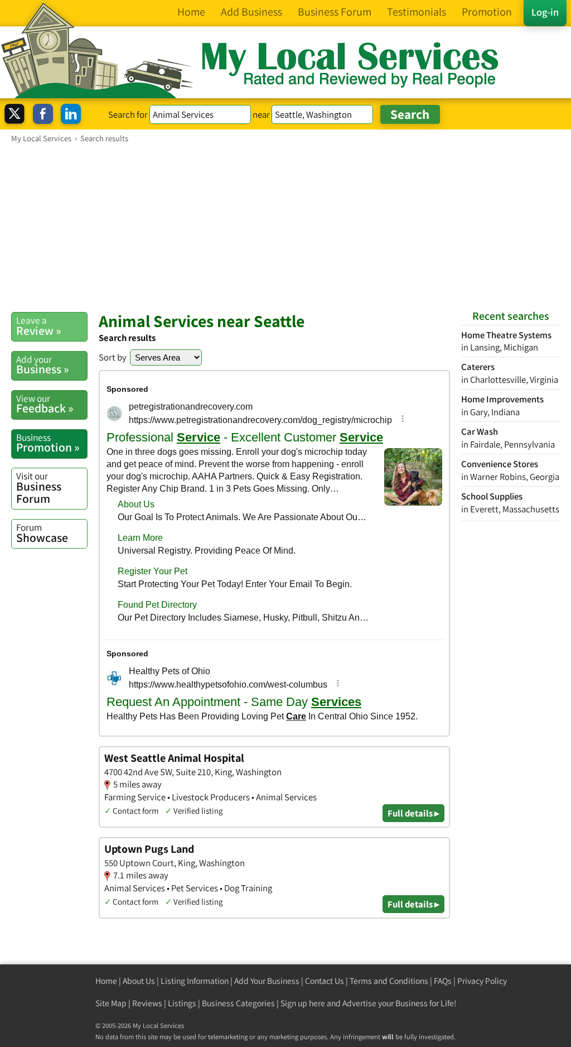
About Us (139, 981)
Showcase (42, 533)
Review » (38, 326)
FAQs (443, 981)
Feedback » (45, 404)
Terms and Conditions (389, 981)
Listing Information (195, 981)
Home (106, 981)
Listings (182, 1003)
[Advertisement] (285, 227)
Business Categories (238, 1003)
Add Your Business (266, 981)
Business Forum (38, 487)
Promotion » (48, 443)
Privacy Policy (482, 981)
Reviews (147, 1003)
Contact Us (324, 981)
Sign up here (302, 1003)
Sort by (113, 357)
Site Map (111, 1003)
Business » (42, 365)
